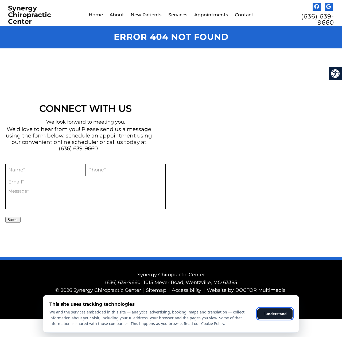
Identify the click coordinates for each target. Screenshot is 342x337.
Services (178, 14)
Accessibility (186, 290)
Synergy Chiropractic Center (29, 15)
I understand (275, 314)
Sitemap (156, 290)
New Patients (146, 14)
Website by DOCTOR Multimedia (246, 290)
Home (96, 14)
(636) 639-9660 (317, 19)
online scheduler (76, 142)
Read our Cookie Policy (204, 323)
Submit (12, 220)
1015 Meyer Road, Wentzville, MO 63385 (190, 282)
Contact (244, 14)
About (117, 14)
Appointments (211, 14)
